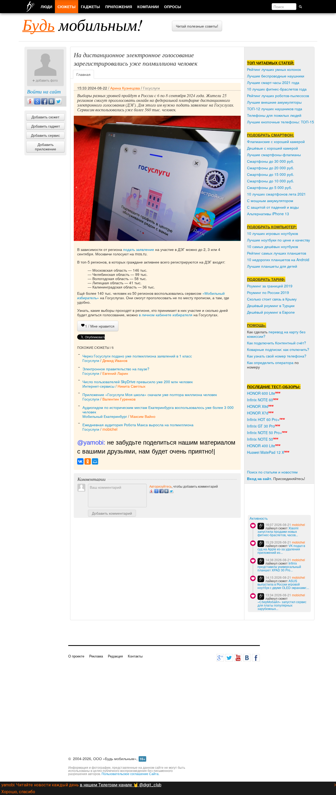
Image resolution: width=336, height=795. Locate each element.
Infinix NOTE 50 (260, 439)
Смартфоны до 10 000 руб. (270, 180)
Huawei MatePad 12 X (265, 452)
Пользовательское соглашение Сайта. (130, 773)
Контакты (135, 656)
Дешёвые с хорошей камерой (272, 148)
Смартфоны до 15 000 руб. (270, 174)
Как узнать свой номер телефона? (276, 356)
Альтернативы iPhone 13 (268, 213)
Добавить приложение (45, 146)
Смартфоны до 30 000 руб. (270, 161)
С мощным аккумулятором (270, 200)
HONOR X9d (257, 406)
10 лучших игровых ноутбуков (272, 233)
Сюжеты (66, 6)
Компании (148, 6)
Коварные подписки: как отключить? (278, 349)
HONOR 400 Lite (261, 445)
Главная (83, 74)
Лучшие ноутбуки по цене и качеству (278, 240)
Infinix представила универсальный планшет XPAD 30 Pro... (279, 566)
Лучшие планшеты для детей (272, 266)
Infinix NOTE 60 (260, 399)
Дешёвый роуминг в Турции (271, 305)
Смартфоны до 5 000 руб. (269, 187)
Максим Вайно (142, 416)
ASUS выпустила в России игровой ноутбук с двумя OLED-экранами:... (283, 584)
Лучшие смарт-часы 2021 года (273, 82)
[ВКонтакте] (80, 461)
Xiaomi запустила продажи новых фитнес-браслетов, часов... (278, 531)
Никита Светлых (131, 386)
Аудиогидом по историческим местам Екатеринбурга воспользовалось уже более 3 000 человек (158, 409)
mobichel (109, 429)
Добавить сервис (45, 135)
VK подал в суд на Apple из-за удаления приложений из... (281, 549)
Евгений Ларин (115, 373)
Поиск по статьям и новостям (272, 472)
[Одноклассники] (88, 461)
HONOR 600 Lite (261, 393)
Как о (251, 362)
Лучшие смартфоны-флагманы (274, 154)
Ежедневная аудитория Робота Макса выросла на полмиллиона (137, 424)
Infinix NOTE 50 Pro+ (264, 432)
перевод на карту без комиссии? (276, 334)
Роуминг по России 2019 (268, 292)
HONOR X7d (257, 412)
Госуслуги (151, 88)
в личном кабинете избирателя (165, 314)
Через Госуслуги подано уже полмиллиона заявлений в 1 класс (137, 356)
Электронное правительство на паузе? (115, 368)
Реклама (96, 656)
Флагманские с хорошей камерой (276, 141)
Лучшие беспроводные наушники (275, 75)
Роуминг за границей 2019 (269, 285)
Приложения (118, 6)
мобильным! (82, 24)
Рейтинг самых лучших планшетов (276, 253)
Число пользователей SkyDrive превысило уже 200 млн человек (137, 381)
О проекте (76, 656)
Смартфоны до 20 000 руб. (270, 167)
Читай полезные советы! (197, 26)
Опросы (172, 6)
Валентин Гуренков (118, 399)
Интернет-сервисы (98, 386)
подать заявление (138, 249)
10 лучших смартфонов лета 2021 (276, 194)
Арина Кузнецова (125, 88)
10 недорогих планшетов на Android (278, 259)
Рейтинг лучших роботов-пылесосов (278, 95)
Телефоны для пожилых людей (274, 115)
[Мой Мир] (95, 461)
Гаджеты (90, 6)
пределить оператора (274, 362)
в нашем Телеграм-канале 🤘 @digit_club (120, 784)
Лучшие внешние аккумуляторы (274, 102)
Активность (259, 518)
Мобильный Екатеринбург (104, 416)
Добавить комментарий (112, 513)
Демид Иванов (114, 360)
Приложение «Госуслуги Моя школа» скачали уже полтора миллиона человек (149, 394)
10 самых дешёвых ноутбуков (272, 246)
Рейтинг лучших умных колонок (274, 69)
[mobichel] (261, 526)
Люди (46, 6)
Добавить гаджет (45, 126)
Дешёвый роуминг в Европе (271, 312)
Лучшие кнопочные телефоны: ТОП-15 (280, 121)
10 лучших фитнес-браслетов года (277, 89)
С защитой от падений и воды (273, 207)
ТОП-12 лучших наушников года (274, 108)
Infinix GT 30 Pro (261, 426)
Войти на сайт (44, 91)
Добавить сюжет (45, 116)
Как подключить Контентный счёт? (276, 342)
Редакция (115, 656)
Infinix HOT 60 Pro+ (263, 419)
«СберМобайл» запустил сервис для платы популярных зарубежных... (282, 605)
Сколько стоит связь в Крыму (272, 299)
